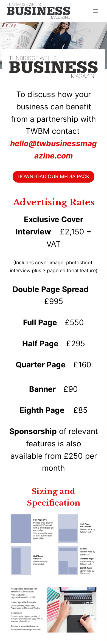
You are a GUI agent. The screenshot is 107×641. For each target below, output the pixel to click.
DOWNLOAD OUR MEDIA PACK (53, 176)
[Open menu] (95, 11)
